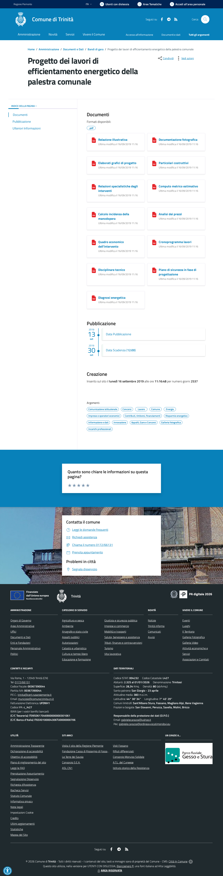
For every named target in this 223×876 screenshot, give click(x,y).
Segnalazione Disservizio (24, 779)
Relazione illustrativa (112, 139)
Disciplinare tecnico (111, 269)
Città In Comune (178, 861)
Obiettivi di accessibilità (23, 757)
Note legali (16, 807)
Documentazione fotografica (178, 139)
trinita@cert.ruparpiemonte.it (35, 695)
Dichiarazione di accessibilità (26, 751)
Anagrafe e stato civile (75, 631)
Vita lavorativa (112, 654)
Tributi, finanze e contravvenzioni (123, 643)
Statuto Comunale (21, 796)
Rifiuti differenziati (123, 751)
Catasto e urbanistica (74, 648)
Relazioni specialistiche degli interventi (118, 188)
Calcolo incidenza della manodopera (113, 216)
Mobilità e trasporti (115, 631)
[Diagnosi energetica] (94, 298)
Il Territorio (188, 631)
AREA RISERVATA (111, 870)
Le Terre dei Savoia (72, 757)
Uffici (13, 631)
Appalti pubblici (70, 637)
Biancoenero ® (125, 866)
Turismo (108, 648)
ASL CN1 (67, 768)
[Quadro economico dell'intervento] (94, 242)
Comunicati (154, 631)
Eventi (186, 620)
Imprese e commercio (116, 626)
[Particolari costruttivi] (154, 163)
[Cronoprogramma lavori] (154, 242)
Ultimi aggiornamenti (22, 824)
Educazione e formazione (76, 659)
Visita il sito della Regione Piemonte (82, 746)
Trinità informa (156, 626)
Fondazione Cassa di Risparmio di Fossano (86, 751)
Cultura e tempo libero (75, 654)
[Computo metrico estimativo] (154, 186)
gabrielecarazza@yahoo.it (136, 720)
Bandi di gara (95, 49)
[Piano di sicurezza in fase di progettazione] (154, 270)
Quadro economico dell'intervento (111, 244)
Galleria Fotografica (193, 637)
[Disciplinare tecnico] (94, 270)
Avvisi (151, 637)
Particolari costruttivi (174, 163)
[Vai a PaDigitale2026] (191, 594)
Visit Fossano (120, 746)
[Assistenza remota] (190, 861)
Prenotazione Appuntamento (27, 773)
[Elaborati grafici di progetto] (94, 163)
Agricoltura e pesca (73, 620)
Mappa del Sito (19, 835)
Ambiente (67, 626)
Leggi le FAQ (17, 768)
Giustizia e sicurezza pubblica (120, 620)
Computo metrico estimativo (178, 186)
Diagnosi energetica (111, 297)
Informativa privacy (21, 801)
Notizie (152, 620)
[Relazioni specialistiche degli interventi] (94, 186)
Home (31, 49)
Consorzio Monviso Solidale (128, 757)
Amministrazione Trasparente (27, 746)
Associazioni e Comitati (195, 659)
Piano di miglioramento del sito (28, 762)
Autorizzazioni (70, 643)
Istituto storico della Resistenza (131, 768)
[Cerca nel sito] (205, 19)
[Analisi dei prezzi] (154, 214)
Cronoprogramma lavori (175, 242)
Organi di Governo (20, 620)
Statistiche (16, 829)
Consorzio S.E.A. (71, 762)
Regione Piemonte (23, 4)
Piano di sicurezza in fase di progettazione (177, 272)
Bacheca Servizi (19, 790)
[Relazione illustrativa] (94, 140)
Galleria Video (190, 643)
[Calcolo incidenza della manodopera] (94, 214)
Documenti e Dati (73, 49)
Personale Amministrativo (25, 648)
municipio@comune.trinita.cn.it (36, 699)
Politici (14, 654)
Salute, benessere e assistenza (122, 637)
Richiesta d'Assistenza (23, 785)
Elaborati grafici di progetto (117, 163)
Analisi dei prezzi (170, 214)
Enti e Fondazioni (20, 643)
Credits (14, 818)
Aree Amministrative (22, 626)
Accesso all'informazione (139, 35)
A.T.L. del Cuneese (123, 762)
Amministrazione (49, 49)
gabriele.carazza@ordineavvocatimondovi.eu (144, 724)
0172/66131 (22, 682)
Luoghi (186, 626)
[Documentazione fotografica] (154, 140)
